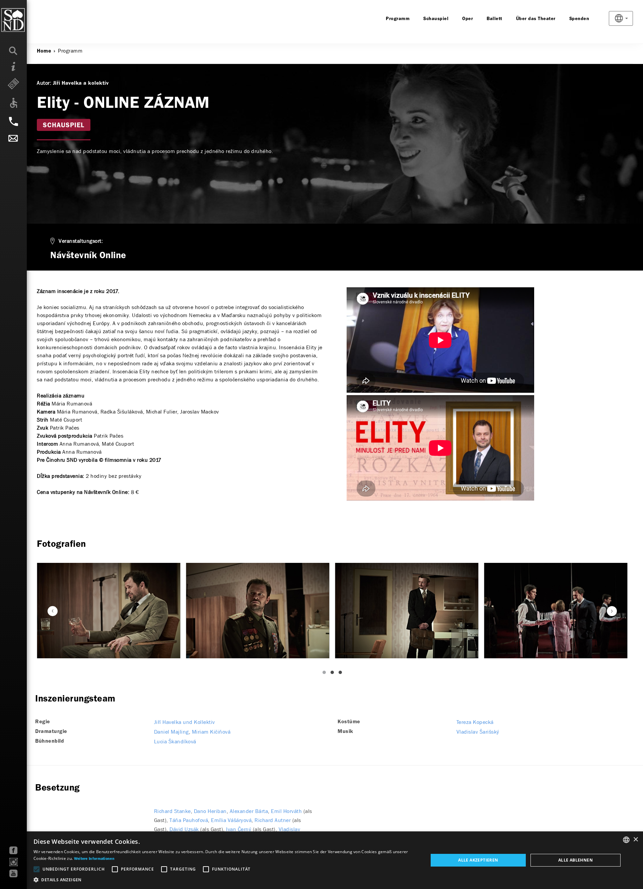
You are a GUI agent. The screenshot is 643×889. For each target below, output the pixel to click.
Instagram (13, 862)
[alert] (321, 860)
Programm (398, 19)
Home (44, 51)
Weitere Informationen (94, 859)
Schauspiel (435, 19)
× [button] (635, 839)
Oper (467, 19)
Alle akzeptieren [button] (478, 860)
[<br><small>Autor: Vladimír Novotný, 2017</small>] (109, 610)
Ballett (494, 19)
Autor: (44, 82)
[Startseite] (26, 20)
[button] (225, 880)
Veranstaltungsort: (81, 240)
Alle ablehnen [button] (575, 860)
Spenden (579, 19)
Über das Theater (536, 19)
